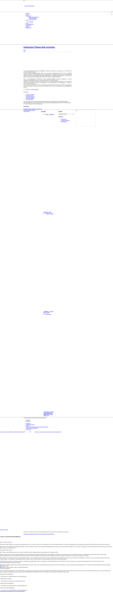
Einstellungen (51, 534)
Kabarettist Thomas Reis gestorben (39, 47)
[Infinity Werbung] (85, 126)
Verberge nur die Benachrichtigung (41, 534)
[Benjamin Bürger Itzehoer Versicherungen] (32, 109)
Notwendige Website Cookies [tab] (6, 550)
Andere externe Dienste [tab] (5, 568)
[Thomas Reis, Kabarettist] (47, 51)
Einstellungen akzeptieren (28, 534)
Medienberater (64, 121)
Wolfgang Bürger (34, 89)
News (24, 50)
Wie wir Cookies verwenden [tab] (6, 542)
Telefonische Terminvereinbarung (65, 120)
